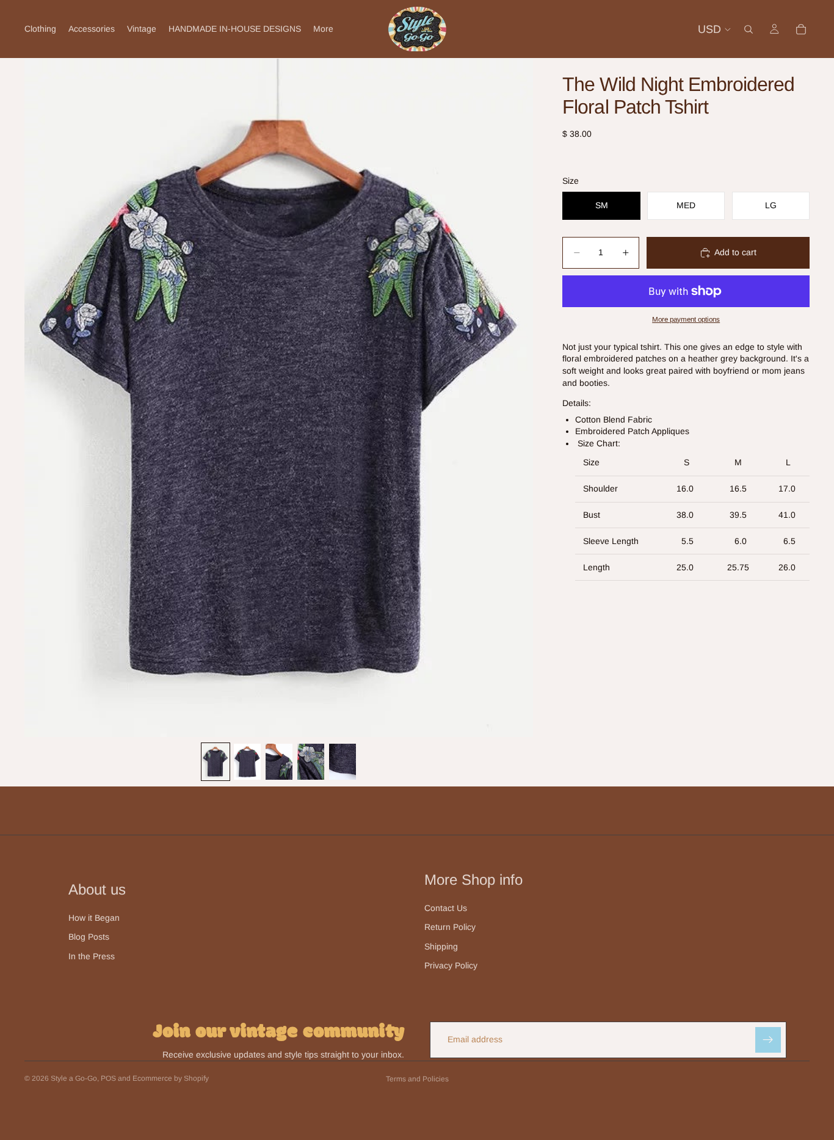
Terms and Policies (417, 1079)
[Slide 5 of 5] (342, 762)
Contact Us (445, 908)
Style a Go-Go (74, 1078)
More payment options (686, 319)
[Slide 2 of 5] (247, 762)
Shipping (441, 946)
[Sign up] (768, 1040)
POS (108, 1078)
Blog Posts (88, 937)
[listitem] (323, 29)
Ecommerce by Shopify (170, 1078)
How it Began (94, 918)
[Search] (748, 29)
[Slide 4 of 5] (310, 762)
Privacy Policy (450, 965)
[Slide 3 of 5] (279, 762)
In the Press (91, 956)
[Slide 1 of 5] (215, 762)
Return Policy (450, 927)
